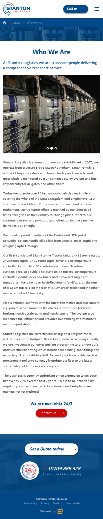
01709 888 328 (62, 469)
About (16, 22)
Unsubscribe (73, 503)
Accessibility (31, 503)
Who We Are (34, 22)
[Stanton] (16, 9)
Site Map (57, 503)
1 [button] (47, 148)
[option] (51, 114)
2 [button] (51, 148)
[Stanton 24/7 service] (29, 477)
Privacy (45, 503)
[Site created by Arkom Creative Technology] (59, 511)
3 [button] (55, 148)
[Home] (4, 23)
